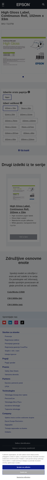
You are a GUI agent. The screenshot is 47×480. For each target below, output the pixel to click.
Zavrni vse (23, 472)
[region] (23, 465)
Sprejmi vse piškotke (23, 467)
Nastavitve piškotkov (23, 477)
